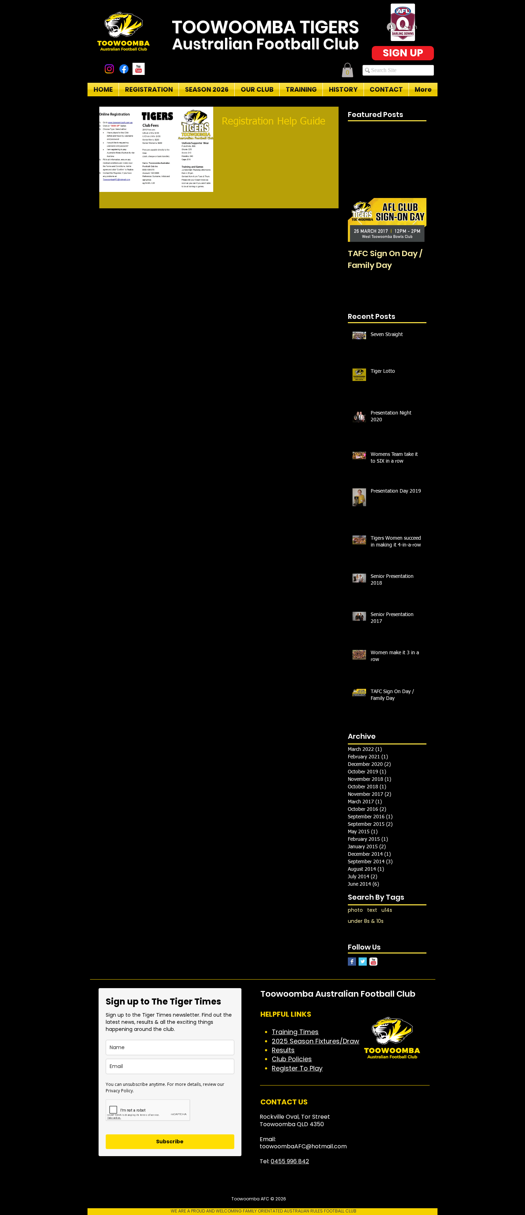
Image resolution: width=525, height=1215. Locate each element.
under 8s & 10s (366, 921)
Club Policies (292, 1058)
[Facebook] (124, 69)
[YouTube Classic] (373, 961)
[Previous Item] (359, 219)
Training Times (295, 1031)
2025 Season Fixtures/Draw (315, 1041)
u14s (386, 910)
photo (355, 910)
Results (283, 1050)
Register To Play (297, 1068)
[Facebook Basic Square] (352, 961)
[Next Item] (415, 219)
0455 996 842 (290, 1161)
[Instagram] (109, 69)
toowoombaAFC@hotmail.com (303, 1146)
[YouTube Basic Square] (138, 69)
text (372, 910)
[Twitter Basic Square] (363, 961)
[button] (347, 70)
